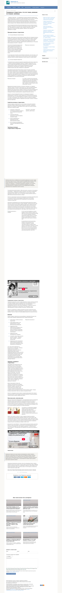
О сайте (18, 590)
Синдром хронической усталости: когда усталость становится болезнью (49, 50)
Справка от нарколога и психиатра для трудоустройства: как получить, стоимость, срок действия (13, 524)
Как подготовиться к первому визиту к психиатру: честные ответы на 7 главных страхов (49, 36)
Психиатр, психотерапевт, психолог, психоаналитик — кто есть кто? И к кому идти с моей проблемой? (49, 40)
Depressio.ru (14, 1)
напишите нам (13, 589)
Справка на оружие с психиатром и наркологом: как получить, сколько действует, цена (30, 507)
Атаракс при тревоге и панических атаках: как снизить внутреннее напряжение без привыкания (49, 18)
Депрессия (9, 7)
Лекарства (42, 7)
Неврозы (14, 7)
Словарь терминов (35, 7)
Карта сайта (22, 590)
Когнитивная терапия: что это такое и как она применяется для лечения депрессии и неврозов (13, 507)
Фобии (19, 7)
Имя (7, 551)
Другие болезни (28, 7)
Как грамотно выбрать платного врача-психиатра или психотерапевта (48, 44)
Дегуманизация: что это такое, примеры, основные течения (29, 540)
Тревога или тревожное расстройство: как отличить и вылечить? (48, 27)
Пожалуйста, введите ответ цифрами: (12, 554)
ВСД (22, 7)
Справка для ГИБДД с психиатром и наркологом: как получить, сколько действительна (30, 523)
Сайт (28, 551)
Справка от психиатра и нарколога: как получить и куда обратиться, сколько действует (13, 540)
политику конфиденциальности (14, 571)
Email (18, 551)
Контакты (15, 590)
